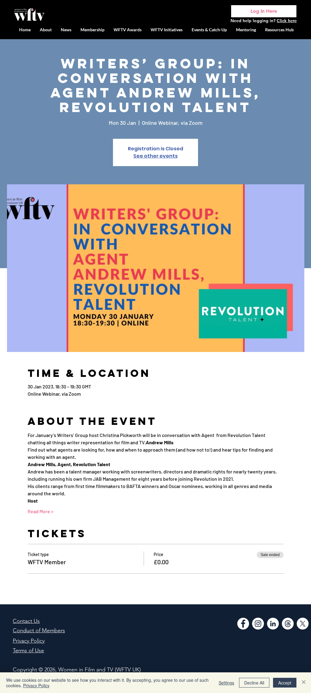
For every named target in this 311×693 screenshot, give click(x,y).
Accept (284, 683)
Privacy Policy (36, 685)
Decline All (254, 683)
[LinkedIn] (273, 624)
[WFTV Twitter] (303, 624)
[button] (166, 29)
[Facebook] (243, 624)
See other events (155, 155)
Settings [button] (226, 683)
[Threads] (288, 624)
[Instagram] (258, 624)
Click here (287, 20)
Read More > (40, 511)
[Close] (303, 682)
